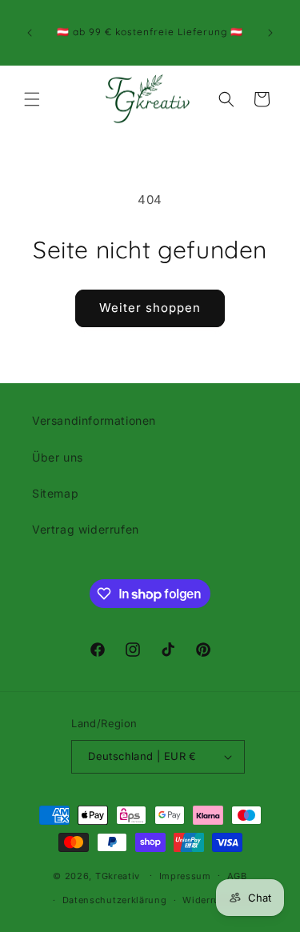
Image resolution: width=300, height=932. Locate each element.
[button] (32, 99)
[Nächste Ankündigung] (270, 32)
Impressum (185, 876)
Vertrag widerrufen (85, 529)
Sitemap (55, 493)
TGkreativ (117, 875)
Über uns (57, 457)
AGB (237, 876)
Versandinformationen (94, 420)
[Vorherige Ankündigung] (29, 32)
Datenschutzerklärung (114, 900)
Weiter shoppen (150, 307)
